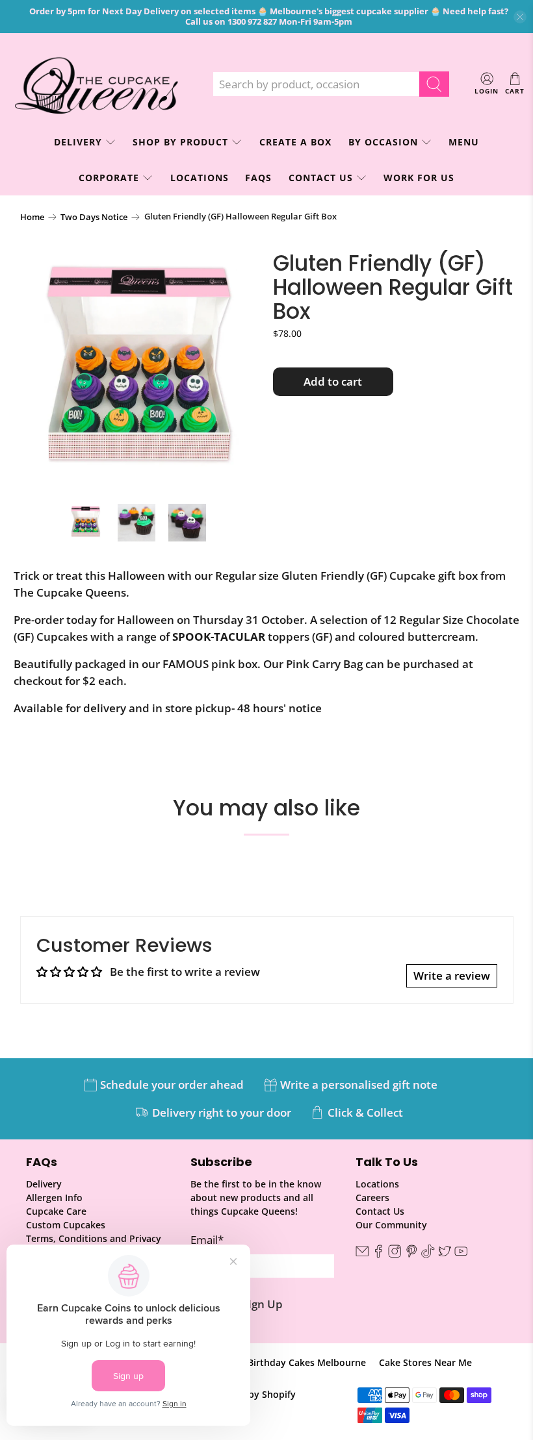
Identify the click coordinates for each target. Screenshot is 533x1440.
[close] (520, 16)
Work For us (419, 177)
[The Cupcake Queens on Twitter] (444, 1254)
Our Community (391, 1225)
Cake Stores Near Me (425, 1362)
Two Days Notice (93, 217)
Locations (199, 177)
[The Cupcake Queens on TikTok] (427, 1254)
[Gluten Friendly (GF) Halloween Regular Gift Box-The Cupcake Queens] (140, 371)
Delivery (44, 1184)
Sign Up (262, 1304)
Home (32, 217)
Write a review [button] (451, 975)
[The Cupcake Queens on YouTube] (460, 1254)
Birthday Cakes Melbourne (307, 1362)
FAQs (258, 177)
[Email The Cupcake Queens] (362, 1254)
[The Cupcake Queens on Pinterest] (411, 1254)
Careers (372, 1197)
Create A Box (295, 142)
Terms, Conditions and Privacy (93, 1238)
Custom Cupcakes (65, 1225)
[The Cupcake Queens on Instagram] (394, 1254)
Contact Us (321, 177)
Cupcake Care (56, 1211)
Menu (463, 142)
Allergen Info (54, 1197)
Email (207, 1239)
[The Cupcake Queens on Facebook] (378, 1254)
